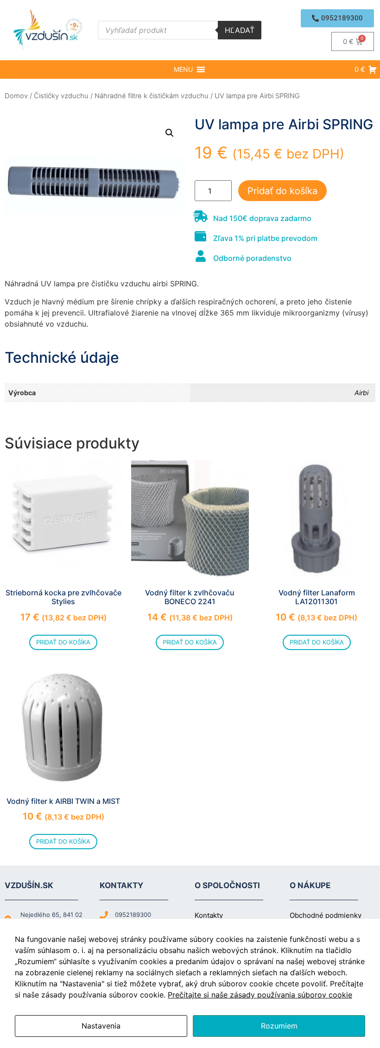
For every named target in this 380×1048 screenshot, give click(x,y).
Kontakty (209, 915)
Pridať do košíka (282, 190)
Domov (16, 96)
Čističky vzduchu (61, 96)
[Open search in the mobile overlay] (179, 30)
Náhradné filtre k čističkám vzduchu (152, 96)
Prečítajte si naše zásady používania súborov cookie (260, 994)
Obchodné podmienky (325, 915)
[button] (337, 18)
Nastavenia (101, 1025)
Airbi (361, 393)
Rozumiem (279, 1025)
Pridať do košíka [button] (63, 642)
